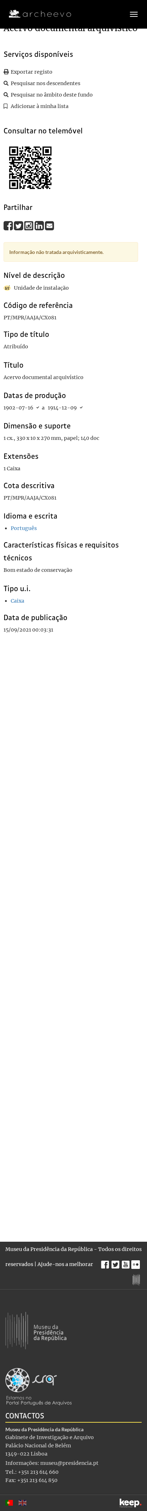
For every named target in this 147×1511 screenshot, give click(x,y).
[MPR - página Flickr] (136, 1263)
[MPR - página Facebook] (106, 1263)
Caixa (17, 601)
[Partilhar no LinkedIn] (40, 225)
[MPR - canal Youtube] (126, 1263)
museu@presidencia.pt (69, 1463)
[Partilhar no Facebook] (9, 225)
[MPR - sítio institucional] (137, 1279)
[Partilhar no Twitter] (19, 225)
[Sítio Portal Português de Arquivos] (38, 1386)
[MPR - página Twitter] (116, 1263)
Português (24, 528)
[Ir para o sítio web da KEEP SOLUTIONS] (131, 1502)
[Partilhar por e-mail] (49, 225)
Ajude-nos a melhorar (65, 1264)
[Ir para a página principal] (35, 14)
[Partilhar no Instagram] (29, 225)
